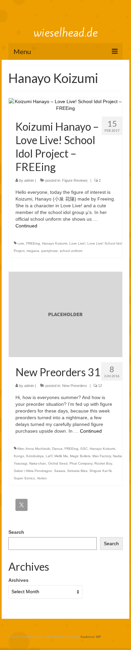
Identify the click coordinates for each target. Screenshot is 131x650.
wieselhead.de (66, 32)
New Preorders (74, 386)
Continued (26, 225)
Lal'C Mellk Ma (57, 456)
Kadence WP (91, 637)
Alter (20, 448)
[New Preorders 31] (65, 313)
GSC (84, 448)
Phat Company (81, 463)
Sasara (59, 471)
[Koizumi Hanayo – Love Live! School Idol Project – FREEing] (65, 104)
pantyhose (49, 251)
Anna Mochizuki (38, 448)
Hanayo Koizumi (54, 243)
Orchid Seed (58, 463)
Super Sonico (24, 478)
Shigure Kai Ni (100, 471)
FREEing (33, 243)
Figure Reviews (75, 180)
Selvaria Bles (77, 471)
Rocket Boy (103, 463)
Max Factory (101, 456)
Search (16, 532)
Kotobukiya (35, 456)
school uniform (71, 251)
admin (29, 180)
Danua (57, 448)
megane (33, 251)
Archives (18, 580)
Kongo (19, 456)
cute (20, 243)
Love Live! (77, 243)
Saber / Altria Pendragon (33, 471)
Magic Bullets (80, 456)
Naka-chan (37, 463)
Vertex (42, 478)
